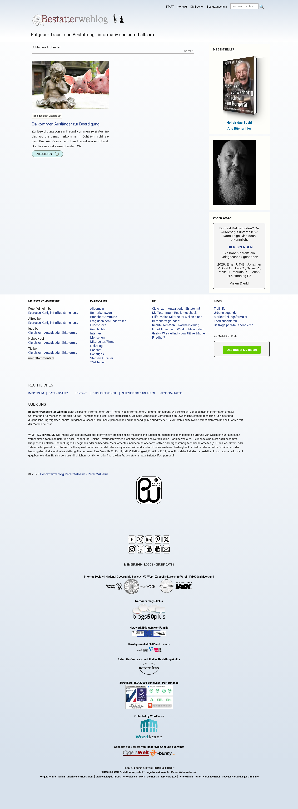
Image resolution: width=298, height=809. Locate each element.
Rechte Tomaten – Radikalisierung (175, 325)
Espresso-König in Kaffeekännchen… (53, 312)
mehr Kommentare (41, 358)
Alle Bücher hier (239, 128)
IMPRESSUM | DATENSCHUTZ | (50, 393)
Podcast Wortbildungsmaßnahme (240, 776)
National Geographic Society (123, 576)
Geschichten (98, 329)
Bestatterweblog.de (126, 776)
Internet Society (94, 576)
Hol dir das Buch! (239, 123)
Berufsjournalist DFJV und (144, 644)
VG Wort (148, 576)
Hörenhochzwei (211, 776)
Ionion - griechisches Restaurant (75, 776)
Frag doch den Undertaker (108, 321)
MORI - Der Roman (149, 776)
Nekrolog (96, 346)
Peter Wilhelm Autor (190, 776)
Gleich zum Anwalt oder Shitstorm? (176, 308)
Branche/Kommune (103, 317)
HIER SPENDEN (240, 247)
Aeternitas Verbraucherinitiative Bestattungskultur (149, 659)
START (170, 6)
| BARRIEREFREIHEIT (102, 393)
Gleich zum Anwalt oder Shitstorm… (52, 332)
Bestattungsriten (217, 6)
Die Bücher (196, 6)
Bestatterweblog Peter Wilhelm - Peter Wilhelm (74, 474)
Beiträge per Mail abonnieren (233, 325)
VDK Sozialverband (202, 576)
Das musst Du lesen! (242, 350)
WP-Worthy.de (169, 776)
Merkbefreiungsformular (230, 317)
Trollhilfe (220, 308)
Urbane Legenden (226, 312)
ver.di (166, 644)
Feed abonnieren (225, 321)
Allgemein (97, 308)
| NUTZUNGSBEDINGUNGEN (136, 393)
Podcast (95, 350)
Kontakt (182, 6)
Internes (96, 333)
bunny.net (178, 747)
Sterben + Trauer (101, 358)
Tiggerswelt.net (156, 747)
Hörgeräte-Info (47, 776)
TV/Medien (98, 362)
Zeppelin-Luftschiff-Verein (171, 576)
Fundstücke (98, 325)
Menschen (97, 337)
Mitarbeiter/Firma (102, 341)
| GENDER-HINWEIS (169, 393)
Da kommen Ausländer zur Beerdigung (66, 124)
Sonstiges (97, 354)
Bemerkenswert (101, 312)
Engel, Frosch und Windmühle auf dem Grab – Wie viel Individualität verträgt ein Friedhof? (179, 333)
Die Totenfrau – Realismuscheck (174, 312)
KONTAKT (80, 393)
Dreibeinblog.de (104, 776)
